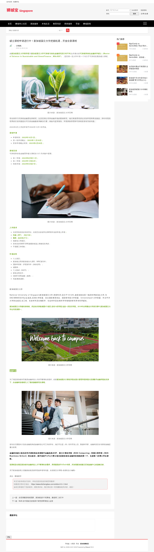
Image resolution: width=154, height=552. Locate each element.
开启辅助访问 (147, 2)
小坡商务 (145, 49)
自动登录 (135, 10)
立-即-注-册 (144, 14)
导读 (78, 23)
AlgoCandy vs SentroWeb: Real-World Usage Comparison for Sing (138, 44)
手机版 (67, 544)
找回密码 (144, 10)
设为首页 (9, 2)
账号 (107, 10)
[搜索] (67, 30)
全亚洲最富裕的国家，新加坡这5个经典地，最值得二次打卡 (41, 497)
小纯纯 (18, 46)
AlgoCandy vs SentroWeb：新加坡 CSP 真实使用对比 (136, 56)
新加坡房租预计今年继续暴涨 (138, 90)
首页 (10, 23)
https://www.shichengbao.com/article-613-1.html (49, 484)
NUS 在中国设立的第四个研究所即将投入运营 (36, 501)
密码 (107, 14)
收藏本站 (16, 2)
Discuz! (87, 547)
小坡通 (146, 71)
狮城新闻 (87, 23)
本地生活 (45, 23)
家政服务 (34, 23)
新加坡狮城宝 (84, 544)
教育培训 (57, 23)
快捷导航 (146, 23)
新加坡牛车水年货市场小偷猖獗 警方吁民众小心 (138, 79)
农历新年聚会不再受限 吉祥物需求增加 (138, 67)
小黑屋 (73, 544)
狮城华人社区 (21, 23)
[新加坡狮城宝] (19, 12)
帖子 (60, 30)
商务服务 (68, 23)
